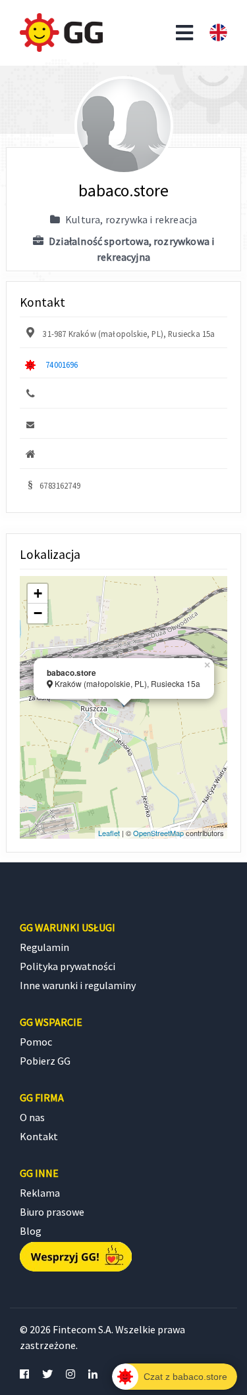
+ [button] (38, 593)
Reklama (40, 1192)
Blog (30, 1230)
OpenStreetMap (158, 833)
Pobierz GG (45, 1060)
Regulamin (44, 947)
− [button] (38, 613)
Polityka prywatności (67, 966)
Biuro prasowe (52, 1211)
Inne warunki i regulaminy (78, 985)
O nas (32, 1117)
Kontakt (39, 1136)
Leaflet (109, 833)
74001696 (61, 364)
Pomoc (36, 1041)
